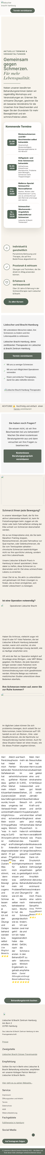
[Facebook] (11, 1134)
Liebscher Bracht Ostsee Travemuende (19, 1054)
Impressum (6, 1095)
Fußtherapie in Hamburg (13, 1122)
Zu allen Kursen (16, 302)
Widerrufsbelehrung (9, 1113)
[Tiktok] (27, 1134)
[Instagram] (22, 1134)
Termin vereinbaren (23, 356)
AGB (4, 1109)
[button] (41, 4)
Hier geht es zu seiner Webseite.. (17, 1083)
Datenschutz (7, 1106)
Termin (17, 409)
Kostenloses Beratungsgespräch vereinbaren (22, 456)
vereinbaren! (25, 409)
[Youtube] (17, 1134)
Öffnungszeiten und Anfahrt (12, 1098)
